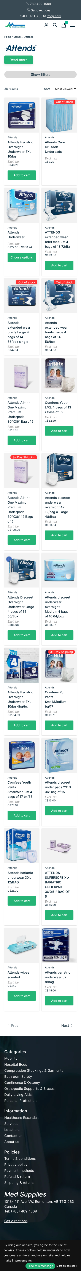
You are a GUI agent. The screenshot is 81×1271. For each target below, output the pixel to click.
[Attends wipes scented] (21, 945)
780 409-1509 (40, 4)
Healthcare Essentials (21, 1117)
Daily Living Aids (18, 1094)
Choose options (22, 257)
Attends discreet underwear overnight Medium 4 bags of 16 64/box (57, 606)
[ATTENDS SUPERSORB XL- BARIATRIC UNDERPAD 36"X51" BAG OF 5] (59, 845)
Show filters (40, 74)
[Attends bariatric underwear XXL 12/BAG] (21, 845)
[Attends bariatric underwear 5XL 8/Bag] (59, 945)
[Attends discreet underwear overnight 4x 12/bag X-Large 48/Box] (59, 470)
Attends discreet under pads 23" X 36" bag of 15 (58, 787)
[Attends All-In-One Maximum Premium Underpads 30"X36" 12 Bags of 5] (21, 470)
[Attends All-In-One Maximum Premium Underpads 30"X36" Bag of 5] (21, 375)
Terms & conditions (20, 1158)
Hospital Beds (15, 1064)
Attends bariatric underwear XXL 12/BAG (20, 877)
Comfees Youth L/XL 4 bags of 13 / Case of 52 (58, 407)
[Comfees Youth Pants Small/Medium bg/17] (59, 665)
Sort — (49, 89)
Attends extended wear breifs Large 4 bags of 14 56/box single (19, 332)
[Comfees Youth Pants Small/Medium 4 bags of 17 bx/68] (21, 755)
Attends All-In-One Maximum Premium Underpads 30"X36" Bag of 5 (20, 412)
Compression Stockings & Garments (33, 1070)
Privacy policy (15, 1164)
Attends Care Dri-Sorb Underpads (55, 147)
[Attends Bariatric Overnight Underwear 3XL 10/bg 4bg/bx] (21, 665)
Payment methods (19, 1170)
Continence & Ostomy (22, 1082)
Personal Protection (20, 1100)
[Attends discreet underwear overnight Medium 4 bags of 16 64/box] (59, 570)
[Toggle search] (55, 25)
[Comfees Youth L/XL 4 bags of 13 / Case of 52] (59, 375)
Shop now (54, 16)
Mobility (10, 1058)
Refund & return (17, 1176)
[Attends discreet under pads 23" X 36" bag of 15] (59, 755)
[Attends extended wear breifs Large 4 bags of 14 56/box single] (21, 295)
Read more (18, 60)
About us (11, 1142)
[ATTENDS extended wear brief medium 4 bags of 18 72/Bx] (59, 205)
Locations (12, 1129)
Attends (12, 137)
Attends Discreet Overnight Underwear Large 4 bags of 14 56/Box (21, 606)
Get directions (40, 10)
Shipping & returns (19, 1182)
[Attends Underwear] (21, 205)
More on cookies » (66, 1265)
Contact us (13, 1135)
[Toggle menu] (72, 25)
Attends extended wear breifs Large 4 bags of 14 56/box (56, 332)
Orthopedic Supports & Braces (29, 1088)
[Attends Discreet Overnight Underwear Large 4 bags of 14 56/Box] (21, 570)
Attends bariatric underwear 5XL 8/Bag (57, 977)
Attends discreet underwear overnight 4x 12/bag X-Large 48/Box (57, 507)
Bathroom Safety (18, 1076)
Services (11, 1123)
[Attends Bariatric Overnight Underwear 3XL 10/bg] (21, 115)
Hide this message (40, 1266)
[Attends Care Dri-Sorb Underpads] (59, 115)
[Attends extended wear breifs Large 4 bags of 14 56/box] (59, 295)
